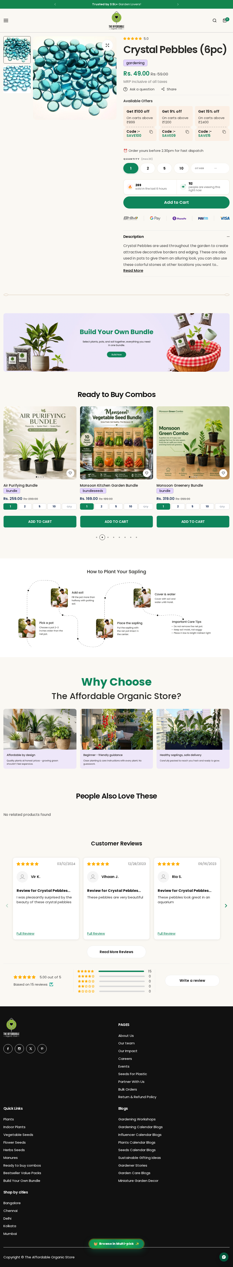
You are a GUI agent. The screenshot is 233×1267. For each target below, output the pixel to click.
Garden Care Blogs (134, 1172)
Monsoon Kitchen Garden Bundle (109, 485)
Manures (10, 1157)
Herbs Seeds (14, 1149)
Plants (8, 1119)
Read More (133, 270)
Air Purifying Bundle (20, 485)
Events (123, 1066)
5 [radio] (164, 168)
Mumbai (10, 1233)
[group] (74, 78)
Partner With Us (131, 1081)
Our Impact (127, 1050)
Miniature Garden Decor (138, 1180)
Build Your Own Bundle (21, 1180)
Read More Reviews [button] (116, 951)
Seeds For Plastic (132, 1073)
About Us (126, 1035)
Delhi (7, 1218)
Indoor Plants (14, 1127)
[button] (55, 4)
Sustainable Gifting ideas (139, 1157)
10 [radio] (181, 168)
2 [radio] (148, 168)
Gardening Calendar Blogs (140, 1127)
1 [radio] (131, 168)
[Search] (215, 20)
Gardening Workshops (137, 1119)
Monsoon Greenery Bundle (180, 485)
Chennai (10, 1210)
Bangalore (12, 1203)
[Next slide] (226, 906)
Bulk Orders (127, 1089)
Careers (125, 1058)
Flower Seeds (14, 1142)
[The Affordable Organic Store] (116, 20)
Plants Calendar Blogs (136, 1142)
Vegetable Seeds (18, 1134)
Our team (126, 1043)
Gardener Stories (132, 1165)
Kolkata (9, 1226)
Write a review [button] (192, 980)
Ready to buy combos (22, 1165)
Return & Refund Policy (137, 1096)
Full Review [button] (25, 933)
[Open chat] (223, 1257)
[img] (27, 864)
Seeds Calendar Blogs (137, 1149)
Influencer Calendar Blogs (140, 1134)
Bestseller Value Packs (22, 1172)
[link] (39, 442)
